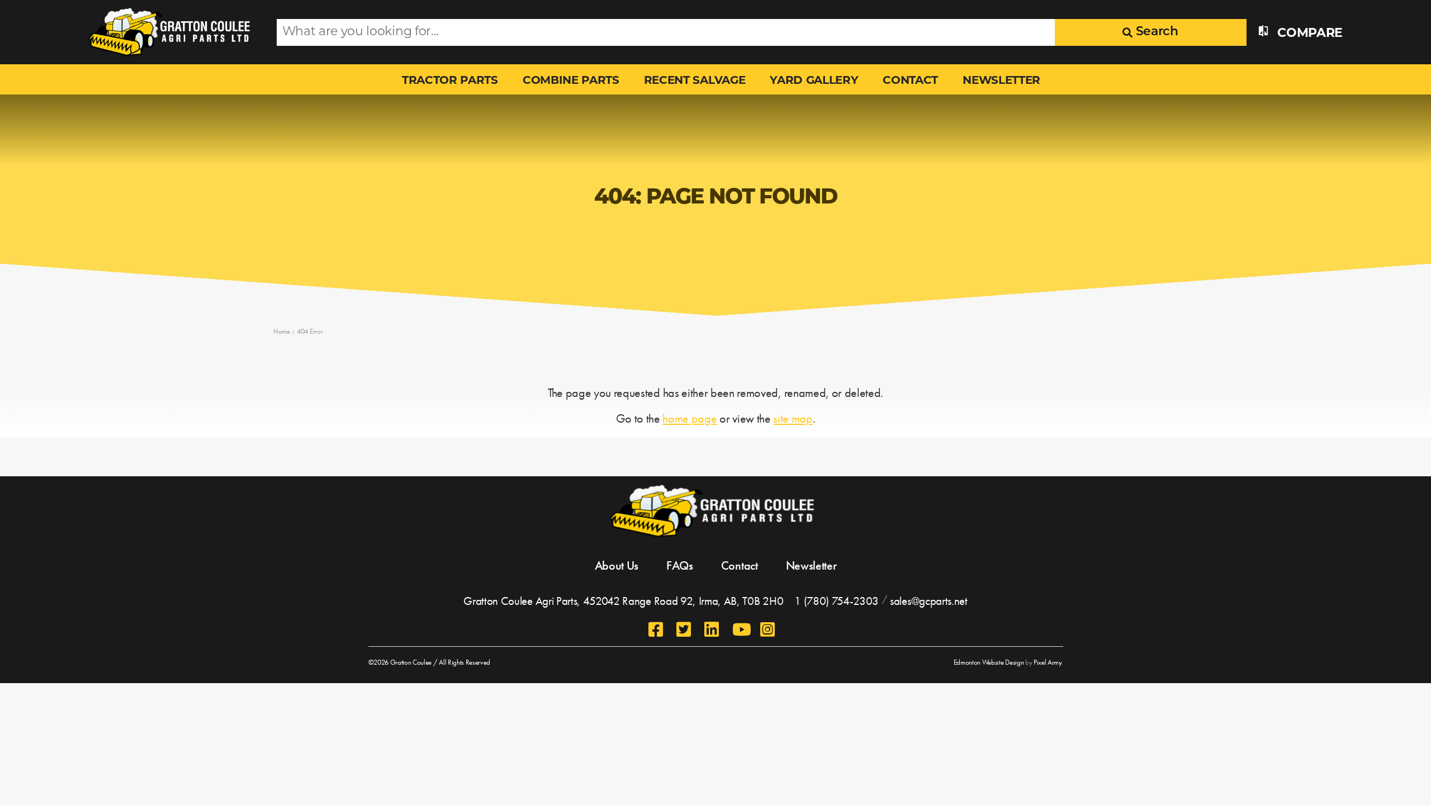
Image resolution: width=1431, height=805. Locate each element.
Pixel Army (1048, 662)
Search (1155, 32)
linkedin (712, 629)
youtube (740, 629)
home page (689, 418)
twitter (684, 629)
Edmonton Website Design (989, 662)
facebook (656, 629)
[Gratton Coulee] (172, 32)
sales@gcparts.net (929, 600)
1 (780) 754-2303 (836, 600)
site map (792, 418)
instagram (768, 629)
